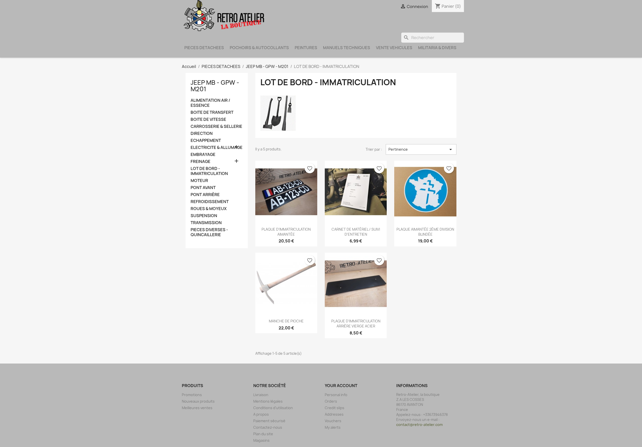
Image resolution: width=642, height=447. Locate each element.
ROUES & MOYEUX (209, 208)
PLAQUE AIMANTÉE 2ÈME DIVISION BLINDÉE (425, 232)
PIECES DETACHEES (204, 47)
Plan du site (263, 433)
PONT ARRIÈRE (205, 194)
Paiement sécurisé (269, 420)
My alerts (333, 427)
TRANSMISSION (206, 222)
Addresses (334, 414)
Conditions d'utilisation (273, 407)
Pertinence (421, 149)
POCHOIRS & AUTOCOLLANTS (259, 47)
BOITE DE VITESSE (208, 119)
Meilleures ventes (197, 407)
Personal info (336, 394)
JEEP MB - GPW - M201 (215, 85)
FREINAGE (200, 161)
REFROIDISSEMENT (210, 201)
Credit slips (334, 407)
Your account (341, 385)
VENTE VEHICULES (394, 47)
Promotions (192, 394)
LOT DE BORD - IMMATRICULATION (209, 171)
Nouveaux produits (198, 401)
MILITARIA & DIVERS (437, 47)
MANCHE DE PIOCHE (286, 321)
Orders (331, 401)
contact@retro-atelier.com (419, 424)
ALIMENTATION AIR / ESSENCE (210, 103)
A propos (261, 414)
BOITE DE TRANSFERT (212, 112)
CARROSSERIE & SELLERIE (216, 126)
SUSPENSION (204, 215)
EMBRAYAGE (203, 154)
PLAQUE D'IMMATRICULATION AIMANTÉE (286, 232)
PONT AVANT (203, 187)
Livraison (260, 394)
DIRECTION (202, 133)
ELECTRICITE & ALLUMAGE (217, 147)
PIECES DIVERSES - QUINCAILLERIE (209, 232)
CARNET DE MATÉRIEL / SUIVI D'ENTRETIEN (356, 232)
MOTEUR (199, 180)
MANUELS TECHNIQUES (346, 47)
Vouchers (333, 420)
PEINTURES (306, 47)
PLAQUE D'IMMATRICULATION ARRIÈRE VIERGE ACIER (355, 323)
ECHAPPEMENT (206, 140)
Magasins (261, 440)
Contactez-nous (267, 427)
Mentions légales (268, 401)
